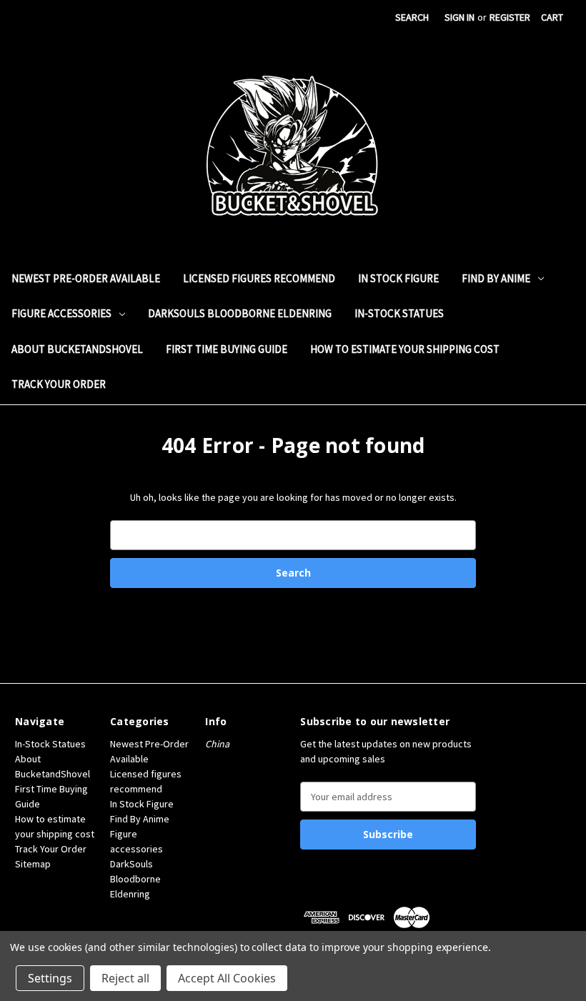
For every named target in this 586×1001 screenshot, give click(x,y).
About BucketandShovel (77, 349)
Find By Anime (496, 278)
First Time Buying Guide (226, 349)
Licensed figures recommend (259, 278)
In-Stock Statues (399, 313)
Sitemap (33, 863)
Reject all (125, 978)
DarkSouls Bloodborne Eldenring (240, 313)
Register (510, 17)
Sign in (460, 17)
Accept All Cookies (227, 978)
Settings (50, 978)
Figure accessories (61, 313)
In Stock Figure (398, 278)
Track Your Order (58, 384)
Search (412, 17)
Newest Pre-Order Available (85, 278)
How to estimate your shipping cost (405, 349)
